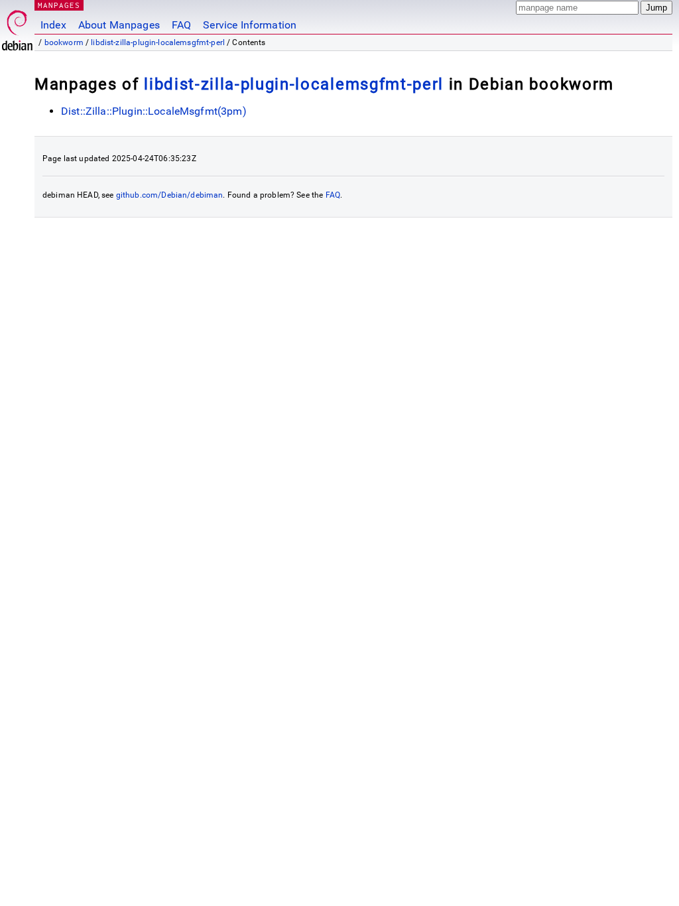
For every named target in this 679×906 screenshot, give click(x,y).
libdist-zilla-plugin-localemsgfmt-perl (158, 42)
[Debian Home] (17, 27)
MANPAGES (59, 5)
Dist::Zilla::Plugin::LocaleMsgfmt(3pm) (154, 111)
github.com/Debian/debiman (169, 195)
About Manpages (119, 25)
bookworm (64, 42)
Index (53, 25)
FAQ (181, 25)
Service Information (249, 25)
